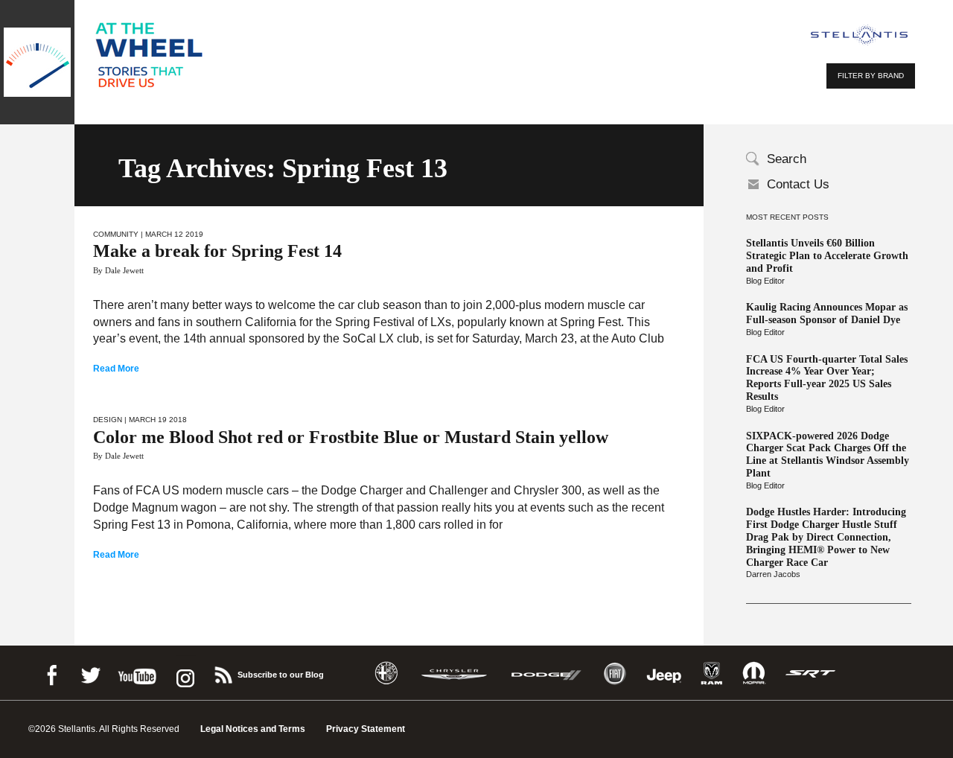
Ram (712, 673)
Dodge (546, 673)
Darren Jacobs (773, 574)
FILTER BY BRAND (871, 75)
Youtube (137, 672)
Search (786, 159)
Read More (116, 368)
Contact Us (798, 184)
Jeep (664, 673)
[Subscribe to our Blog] (223, 672)
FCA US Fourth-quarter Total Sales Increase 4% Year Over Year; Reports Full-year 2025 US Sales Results (827, 378)
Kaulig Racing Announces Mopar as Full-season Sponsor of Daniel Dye (827, 313)
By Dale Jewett (118, 270)
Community (115, 234)
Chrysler (454, 673)
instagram (184, 672)
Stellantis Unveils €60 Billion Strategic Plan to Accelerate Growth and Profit (827, 256)
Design (107, 419)
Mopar (754, 673)
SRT (811, 673)
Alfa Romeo (386, 673)
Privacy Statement (365, 729)
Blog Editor (765, 280)
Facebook (51, 672)
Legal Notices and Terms (252, 729)
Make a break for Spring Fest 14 (217, 251)
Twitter (90, 672)
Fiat (615, 673)
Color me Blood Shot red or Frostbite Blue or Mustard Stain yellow (350, 437)
